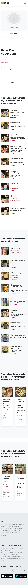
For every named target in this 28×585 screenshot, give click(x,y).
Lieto (15, 184)
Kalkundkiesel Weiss (19, 208)
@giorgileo (13, 353)
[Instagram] (1, 535)
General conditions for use (13, 558)
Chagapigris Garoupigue (16, 286)
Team (3, 558)
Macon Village (17, 273)
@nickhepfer (13, 279)
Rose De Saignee (7, 478)
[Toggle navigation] (25, 3)
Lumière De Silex (17, 299)
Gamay (15, 196)
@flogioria (13, 267)
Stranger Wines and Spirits (6, 492)
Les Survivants (17, 346)
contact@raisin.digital (9, 556)
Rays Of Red (18, 146)
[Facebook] (5, 535)
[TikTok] (3, 535)
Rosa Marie (16, 123)
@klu (11, 255)
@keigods (13, 117)
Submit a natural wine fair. (11, 554)
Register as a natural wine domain (12, 552)
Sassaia (15, 135)
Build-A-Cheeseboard (21, 401)
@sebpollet (13, 293)
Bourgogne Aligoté (18, 260)
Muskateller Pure (17, 159)
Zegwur (14, 110)
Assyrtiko (21, 479)
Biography (4, 66)
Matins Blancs (18, 335)
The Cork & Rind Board (6, 400)
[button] (16, 504)
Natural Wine (7, 570)
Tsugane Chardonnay (14, 172)
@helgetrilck (13, 304)
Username (4, 60)
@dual (12, 340)
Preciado (17, 248)
